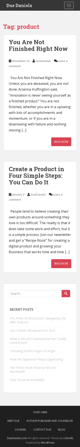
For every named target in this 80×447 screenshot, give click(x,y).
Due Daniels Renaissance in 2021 (33, 330)
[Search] (66, 293)
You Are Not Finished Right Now (38, 45)
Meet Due (13, 421)
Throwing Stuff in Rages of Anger (32, 351)
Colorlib (68, 438)
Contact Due (42, 429)
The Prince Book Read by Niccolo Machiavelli (33, 369)
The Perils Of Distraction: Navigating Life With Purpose (38, 320)
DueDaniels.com (17, 438)
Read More (61, 142)
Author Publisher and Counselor (49, 421)
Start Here (40, 412)
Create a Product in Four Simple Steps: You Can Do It (36, 175)
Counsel (20, 429)
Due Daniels (19, 5)
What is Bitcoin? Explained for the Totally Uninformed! (38, 341)
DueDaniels (43, 61)
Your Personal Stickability (27, 380)
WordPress (47, 442)
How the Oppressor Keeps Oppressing (36, 359)
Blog (61, 429)
